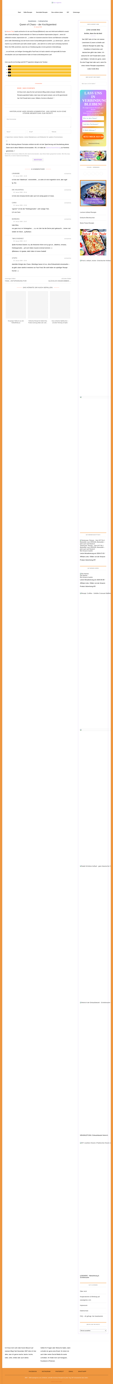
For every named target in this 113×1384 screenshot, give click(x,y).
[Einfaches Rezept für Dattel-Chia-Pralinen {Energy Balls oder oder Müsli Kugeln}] (38, 304)
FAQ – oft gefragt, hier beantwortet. (91, 1316)
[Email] (89, 12)
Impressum (83, 1305)
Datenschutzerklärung (53, 147)
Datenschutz (84, 1311)
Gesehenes (32, 21)
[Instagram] (86, 12)
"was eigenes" (18, 238)
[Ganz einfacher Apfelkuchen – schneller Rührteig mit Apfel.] (60, 304)
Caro (14, 202)
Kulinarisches (43, 21)
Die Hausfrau (18, 190)
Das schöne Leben (57, 12)
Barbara (16, 219)
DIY (68, 12)
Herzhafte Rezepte (41, 12)
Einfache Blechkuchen (87, 218)
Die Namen (83, 575)
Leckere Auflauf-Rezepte (88, 212)
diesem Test (10, 31)
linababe (16, 173)
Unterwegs (76, 12)
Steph (14, 258)
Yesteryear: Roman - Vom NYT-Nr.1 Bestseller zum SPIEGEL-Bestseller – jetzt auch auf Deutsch (92, 547)
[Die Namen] (84, 574)
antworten (67, 173)
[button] (9, 66)
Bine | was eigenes (26, 88)
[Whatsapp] (91, 12)
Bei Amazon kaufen (86, 551)
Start (19, 12)
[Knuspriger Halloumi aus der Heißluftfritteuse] (16, 304)
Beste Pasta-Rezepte (87, 223)
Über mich (83, 1291)
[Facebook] (84, 12)
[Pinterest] (87, 12)
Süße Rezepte (28, 12)
